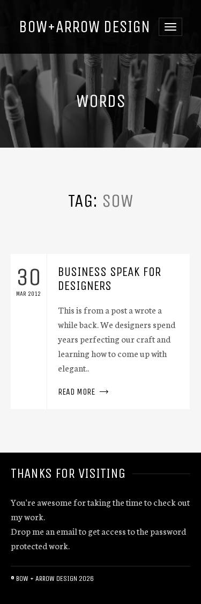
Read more (100, 331)
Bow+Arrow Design (84, 27)
